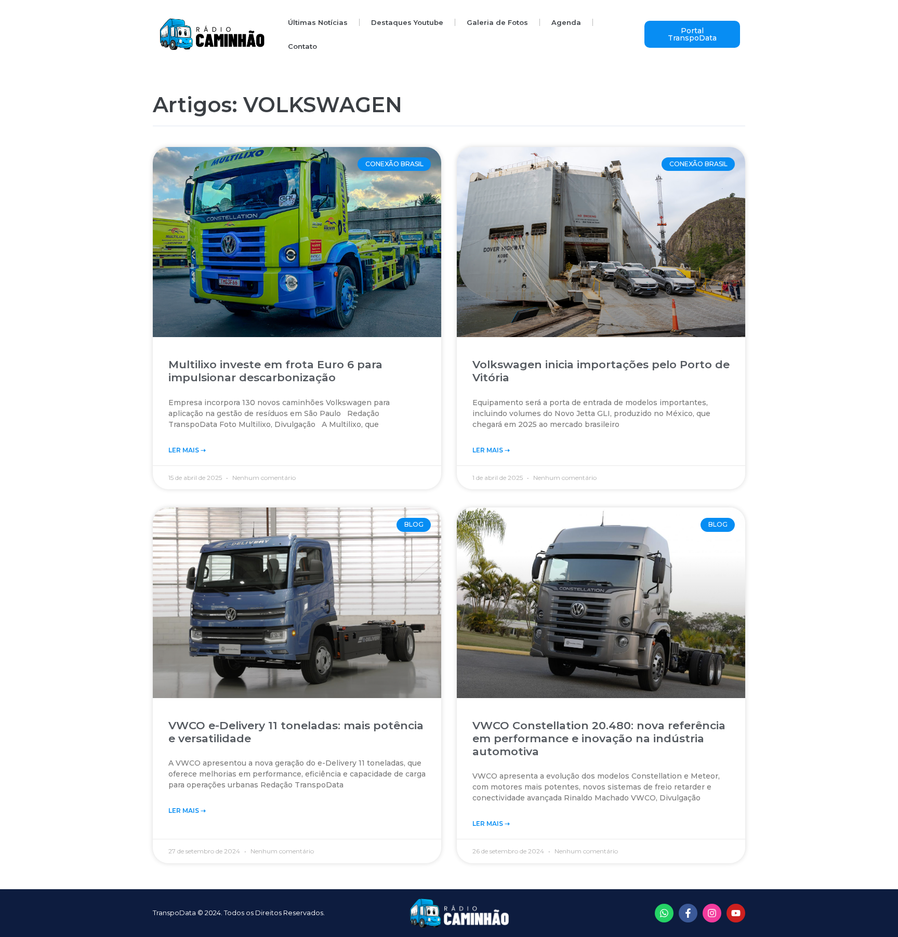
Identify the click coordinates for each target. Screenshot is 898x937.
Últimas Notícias (318, 22)
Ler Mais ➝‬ (187, 450)
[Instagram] (712, 913)
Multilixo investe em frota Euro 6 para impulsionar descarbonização (275, 371)
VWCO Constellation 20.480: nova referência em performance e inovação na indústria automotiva (598, 738)
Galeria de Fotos (497, 22)
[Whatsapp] (664, 913)
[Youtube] (736, 913)
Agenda (566, 22)
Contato (302, 46)
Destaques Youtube (407, 22)
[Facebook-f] (688, 913)
